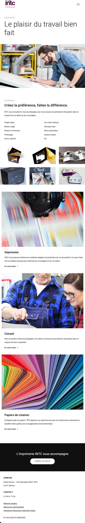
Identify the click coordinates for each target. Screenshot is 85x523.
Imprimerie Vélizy (28, 511)
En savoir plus (10, 266)
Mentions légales (10, 504)
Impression (16, 511)
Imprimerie (8, 511)
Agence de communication (14, 507)
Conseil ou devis (42, 461)
